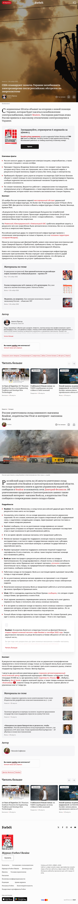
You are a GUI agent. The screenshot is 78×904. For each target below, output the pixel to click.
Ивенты (5, 872)
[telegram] (71, 827)
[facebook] (62, 827)
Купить (7, 858)
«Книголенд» (7, 683)
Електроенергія (26, 355)
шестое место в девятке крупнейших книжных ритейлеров (34, 644)
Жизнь (61, 395)
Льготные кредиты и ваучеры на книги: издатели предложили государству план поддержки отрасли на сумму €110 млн (29, 713)
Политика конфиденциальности (13, 879)
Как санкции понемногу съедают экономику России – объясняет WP (27, 300)
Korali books (16, 680)
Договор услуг (27, 868)
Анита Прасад (12, 96)
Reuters (36, 115)
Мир (5, 276)
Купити (29, 146)
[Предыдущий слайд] (69, 780)
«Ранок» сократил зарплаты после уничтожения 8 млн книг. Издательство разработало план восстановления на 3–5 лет (28, 699)
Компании (5, 395)
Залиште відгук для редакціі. (13, 348)
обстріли (61, 355)
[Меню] (74, 2)
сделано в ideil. (70, 900)
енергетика (36, 355)
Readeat (19, 489)
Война (6, 290)
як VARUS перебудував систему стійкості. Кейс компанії (42, 388)
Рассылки (5, 875)
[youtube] (75, 827)
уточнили (55, 563)
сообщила (52, 593)
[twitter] (58, 827)
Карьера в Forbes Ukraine (10, 868)
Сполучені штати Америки (11, 355)
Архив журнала (20, 882)
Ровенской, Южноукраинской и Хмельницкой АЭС (25, 224)
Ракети (68, 355)
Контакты (5, 865)
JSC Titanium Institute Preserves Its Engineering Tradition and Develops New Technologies (15, 389)
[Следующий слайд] (74, 364)
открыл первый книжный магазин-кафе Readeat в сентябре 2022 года (34, 632)
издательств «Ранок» (47, 678)
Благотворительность (25, 886)
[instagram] (67, 827)
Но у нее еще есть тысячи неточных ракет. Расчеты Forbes (29, 286)
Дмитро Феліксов (8, 772)
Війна (43, 355)
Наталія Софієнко (18, 751)
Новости (4, 81)
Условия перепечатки (18, 872)
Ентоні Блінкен (52, 355)
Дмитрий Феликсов (55, 489)
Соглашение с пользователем (22, 865)
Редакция (5, 882)
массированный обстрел (44, 200)
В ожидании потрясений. (29, 272)
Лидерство (33, 393)
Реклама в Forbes (8, 886)
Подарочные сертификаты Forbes (14, 889)
